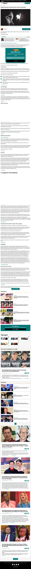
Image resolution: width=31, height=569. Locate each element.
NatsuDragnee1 (3, 221)
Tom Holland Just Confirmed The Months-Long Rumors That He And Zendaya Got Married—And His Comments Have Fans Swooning (14, 477)
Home (1, 5)
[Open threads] (16, 564)
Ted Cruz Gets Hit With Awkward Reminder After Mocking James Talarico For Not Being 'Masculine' (21, 419)
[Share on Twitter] (26, 373)
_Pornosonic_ (3, 170)
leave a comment (15, 329)
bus (14, 273)
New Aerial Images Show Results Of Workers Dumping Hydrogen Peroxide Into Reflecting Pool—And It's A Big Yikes (22, 313)
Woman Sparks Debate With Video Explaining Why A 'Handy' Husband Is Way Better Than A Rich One (21, 305)
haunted (21, 44)
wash (26, 147)
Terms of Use (13, 562)
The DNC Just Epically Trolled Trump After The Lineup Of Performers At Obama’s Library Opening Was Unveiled (21, 388)
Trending (4, 5)
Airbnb (3, 246)
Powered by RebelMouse (15, 567)
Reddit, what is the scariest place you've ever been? (9, 43)
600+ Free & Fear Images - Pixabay (16, 26)
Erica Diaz (6, 28)
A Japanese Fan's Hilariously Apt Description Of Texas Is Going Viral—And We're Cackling (13, 1)
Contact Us (25, 562)
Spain (17, 246)
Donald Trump (16, 311)
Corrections (17, 562)
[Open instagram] (18, 564)
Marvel (26, 483)
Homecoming (17, 484)
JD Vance (8, 550)
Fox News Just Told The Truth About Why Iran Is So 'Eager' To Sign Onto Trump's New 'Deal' (9, 39)
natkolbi (2, 133)
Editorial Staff (21, 562)
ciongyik (2, 101)
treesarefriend (3, 242)
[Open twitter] (14, 564)
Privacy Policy (9, 562)
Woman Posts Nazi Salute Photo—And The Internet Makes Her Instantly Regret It (21, 395)
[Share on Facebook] (25, 373)
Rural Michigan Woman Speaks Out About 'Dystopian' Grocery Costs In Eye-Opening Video (14, 371)
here (11, 287)
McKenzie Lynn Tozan (6, 448)
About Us (5, 562)
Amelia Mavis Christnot (6, 480)
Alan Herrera (4, 548)
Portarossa (2, 150)
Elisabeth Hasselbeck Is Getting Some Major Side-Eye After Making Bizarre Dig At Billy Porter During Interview (15, 511)
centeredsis (3, 284)
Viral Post (15, 409)
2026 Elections (16, 417)
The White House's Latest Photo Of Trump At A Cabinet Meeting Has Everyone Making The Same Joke (21, 403)
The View (18, 518)
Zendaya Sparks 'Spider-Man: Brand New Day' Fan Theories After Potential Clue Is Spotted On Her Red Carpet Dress (21, 297)
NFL (9, 517)
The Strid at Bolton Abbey (5, 137)
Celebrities (15, 295)
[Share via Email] (28, 373)
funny (18, 286)
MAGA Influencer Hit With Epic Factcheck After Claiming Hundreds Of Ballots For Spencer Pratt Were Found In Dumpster (21, 411)
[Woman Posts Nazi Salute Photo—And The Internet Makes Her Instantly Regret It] (7, 395)
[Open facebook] (12, 564)
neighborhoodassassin (4, 264)
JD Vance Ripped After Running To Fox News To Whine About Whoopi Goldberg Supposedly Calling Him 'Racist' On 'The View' (15, 545)
